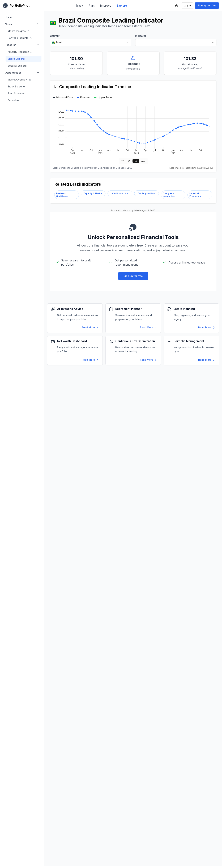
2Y (129, 161)
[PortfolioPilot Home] (133, 227)
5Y (136, 161)
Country (54, 35)
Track (79, 5)
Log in (187, 5)
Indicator (140, 35)
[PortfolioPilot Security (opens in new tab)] (176, 5)
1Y (122, 161)
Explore (122, 5)
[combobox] (90, 42)
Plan (92, 5)
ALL (143, 161)
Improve (105, 5)
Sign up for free (206, 5)
